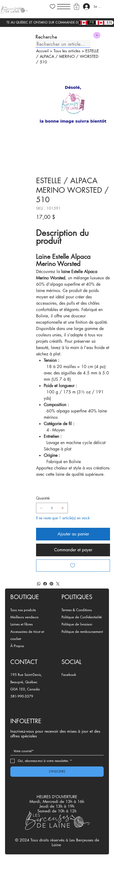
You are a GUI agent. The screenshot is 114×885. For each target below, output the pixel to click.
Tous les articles (67, 50)
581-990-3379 (21, 696)
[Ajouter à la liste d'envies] (73, 565)
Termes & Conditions (77, 610)
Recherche (46, 36)
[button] (76, 6)
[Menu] (63, 6)
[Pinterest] (51, 583)
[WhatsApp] (38, 583)
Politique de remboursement (82, 631)
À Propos (17, 645)
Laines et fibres (21, 624)
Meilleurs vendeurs (24, 617)
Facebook (69, 674)
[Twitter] (57, 583)
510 (43, 61)
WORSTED (89, 56)
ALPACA (47, 56)
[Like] (52, 7)
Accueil (42, 50)
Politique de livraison (77, 624)
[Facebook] (45, 583)
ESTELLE (92, 50)
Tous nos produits (23, 610)
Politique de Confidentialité (82, 617)
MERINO (67, 56)
